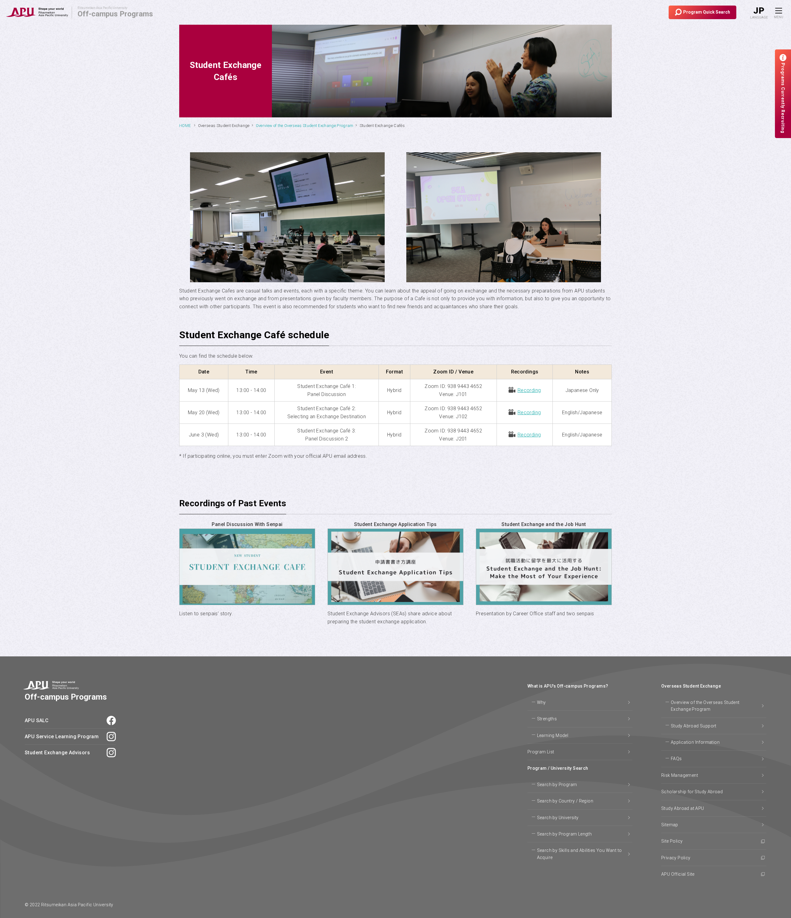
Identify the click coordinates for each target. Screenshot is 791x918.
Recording (529, 390)
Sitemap (669, 824)
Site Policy (672, 841)
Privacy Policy (676, 857)
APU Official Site (678, 874)
